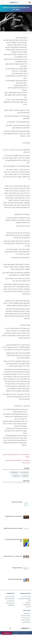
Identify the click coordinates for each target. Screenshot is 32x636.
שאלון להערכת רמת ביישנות (15, 579)
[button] (29, 2)
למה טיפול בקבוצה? (17, 567)
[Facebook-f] (10, 628)
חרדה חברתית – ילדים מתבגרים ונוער (12, 556)
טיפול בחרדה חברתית (17, 502)
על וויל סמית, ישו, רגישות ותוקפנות (13, 516)
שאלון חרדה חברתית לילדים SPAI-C (13, 528)
